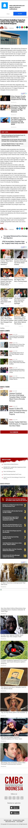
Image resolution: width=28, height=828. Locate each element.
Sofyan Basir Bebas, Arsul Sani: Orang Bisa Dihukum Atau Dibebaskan (12, 549)
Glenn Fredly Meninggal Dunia (9, 471)
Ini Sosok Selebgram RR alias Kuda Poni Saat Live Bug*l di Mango (13, 511)
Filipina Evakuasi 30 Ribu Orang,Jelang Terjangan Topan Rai (17, 378)
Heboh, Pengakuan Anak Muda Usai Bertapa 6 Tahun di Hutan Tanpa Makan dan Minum (17, 362)
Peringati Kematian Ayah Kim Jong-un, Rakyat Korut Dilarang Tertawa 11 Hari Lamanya (17, 371)
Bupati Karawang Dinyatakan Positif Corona (12, 474)
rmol (2, 223)
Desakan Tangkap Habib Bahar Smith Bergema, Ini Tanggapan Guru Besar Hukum (18, 424)
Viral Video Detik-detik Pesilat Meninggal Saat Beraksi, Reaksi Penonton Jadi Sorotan (16, 499)
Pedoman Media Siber (18, 820)
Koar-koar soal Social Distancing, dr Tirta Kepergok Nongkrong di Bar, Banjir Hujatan (12, 525)
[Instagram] (10, 797)
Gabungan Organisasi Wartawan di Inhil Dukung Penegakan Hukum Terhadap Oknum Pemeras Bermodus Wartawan (17, 397)
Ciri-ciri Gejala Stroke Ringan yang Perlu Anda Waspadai (12, 531)
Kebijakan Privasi (10, 821)
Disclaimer (20, 821)
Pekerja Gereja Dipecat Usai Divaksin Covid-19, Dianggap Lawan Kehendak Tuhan (16, 337)
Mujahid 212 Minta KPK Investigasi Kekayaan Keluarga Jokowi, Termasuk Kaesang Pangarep (18, 411)
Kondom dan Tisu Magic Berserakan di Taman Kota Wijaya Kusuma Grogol (13, 505)
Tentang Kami (7, 820)
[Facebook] (6, 797)
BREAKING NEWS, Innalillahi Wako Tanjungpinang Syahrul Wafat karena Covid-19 (15, 467)
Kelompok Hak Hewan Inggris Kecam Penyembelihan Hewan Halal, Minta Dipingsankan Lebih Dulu (11, 518)
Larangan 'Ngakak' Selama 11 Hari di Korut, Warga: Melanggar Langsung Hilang (16, 354)
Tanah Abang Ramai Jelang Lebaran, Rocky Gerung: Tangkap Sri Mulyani (12, 543)
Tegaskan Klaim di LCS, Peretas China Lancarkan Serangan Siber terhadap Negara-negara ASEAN (17, 346)
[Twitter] (14, 797)
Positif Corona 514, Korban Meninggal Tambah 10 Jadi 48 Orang (14, 478)
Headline (5, 28)
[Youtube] (21, 797)
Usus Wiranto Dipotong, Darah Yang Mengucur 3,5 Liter (10, 537)
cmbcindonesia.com (13, 824)
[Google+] (17, 797)
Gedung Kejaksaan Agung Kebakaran (11, 464)
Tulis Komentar (14, 432)
